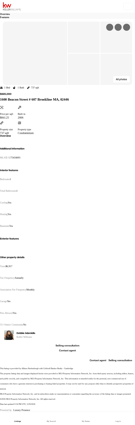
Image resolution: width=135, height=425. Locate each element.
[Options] (109, 27)
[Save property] (118, 27)
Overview (5, 14)
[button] (35, 53)
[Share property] (126, 27)
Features (4, 17)
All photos (121, 79)
